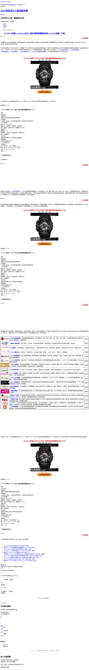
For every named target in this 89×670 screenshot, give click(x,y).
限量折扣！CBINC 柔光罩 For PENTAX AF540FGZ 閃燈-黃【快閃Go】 (20, 560)
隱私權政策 (52, 650)
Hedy (2, 567)
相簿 (4, 24)
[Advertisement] (44, 178)
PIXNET (34, 650)
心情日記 (12, 21)
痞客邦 (8, 575)
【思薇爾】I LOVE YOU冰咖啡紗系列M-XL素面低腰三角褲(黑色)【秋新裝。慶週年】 (24, 554)
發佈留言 (3, 593)
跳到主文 (3, 14)
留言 (11, 575)
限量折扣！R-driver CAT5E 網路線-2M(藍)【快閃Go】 (16, 552)
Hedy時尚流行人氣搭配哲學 (14, 10)
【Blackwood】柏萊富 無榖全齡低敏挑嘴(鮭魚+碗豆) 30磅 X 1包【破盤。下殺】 (22, 555)
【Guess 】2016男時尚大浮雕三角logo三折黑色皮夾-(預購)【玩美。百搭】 (21, 557)
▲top (2, 582)
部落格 (5, 25)
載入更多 (3, 584)
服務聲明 (58, 650)
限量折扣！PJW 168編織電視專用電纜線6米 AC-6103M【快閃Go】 (19, 547)
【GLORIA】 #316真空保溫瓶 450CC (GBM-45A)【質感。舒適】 (19, 550)
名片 (4, 27)
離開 (8, 667)
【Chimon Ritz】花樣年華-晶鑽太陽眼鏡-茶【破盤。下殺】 (17, 549)
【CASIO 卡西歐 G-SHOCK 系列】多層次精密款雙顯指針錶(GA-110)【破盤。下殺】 (34, 33)
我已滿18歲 (3, 667)
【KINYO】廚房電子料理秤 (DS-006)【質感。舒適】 (16, 545)
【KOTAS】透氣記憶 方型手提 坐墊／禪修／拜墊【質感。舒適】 (19, 559)
